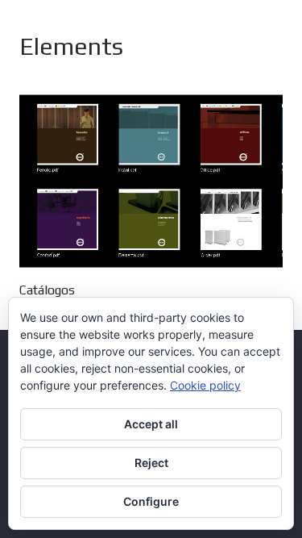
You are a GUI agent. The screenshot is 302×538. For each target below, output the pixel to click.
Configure (151, 501)
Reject (151, 462)
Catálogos (47, 290)
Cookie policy (205, 385)
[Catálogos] (151, 181)
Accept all (151, 424)
